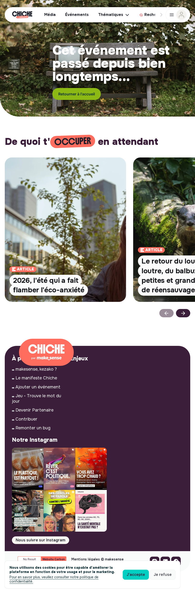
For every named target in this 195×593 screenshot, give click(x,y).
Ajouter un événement (37, 387)
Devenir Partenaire (34, 410)
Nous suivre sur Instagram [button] (40, 540)
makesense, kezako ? (36, 369)
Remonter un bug (32, 428)
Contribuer (26, 419)
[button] (183, 313)
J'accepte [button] (136, 574)
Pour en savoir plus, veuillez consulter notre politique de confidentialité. (54, 579)
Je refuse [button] (163, 574)
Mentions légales (85, 559)
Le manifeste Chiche (36, 378)
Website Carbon (53, 559)
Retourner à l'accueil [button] (76, 94)
